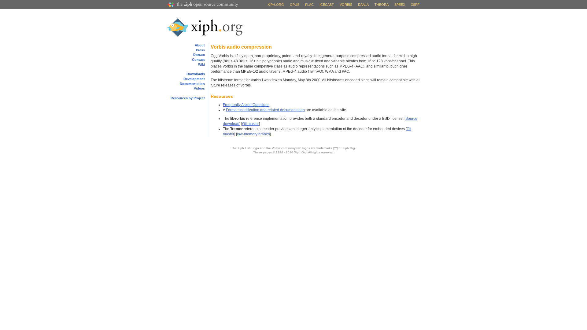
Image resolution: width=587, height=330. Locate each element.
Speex (399, 4)
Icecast (326, 4)
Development (194, 79)
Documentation (192, 84)
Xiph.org (276, 4)
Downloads (195, 74)
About (200, 45)
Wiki (201, 64)
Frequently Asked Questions (246, 105)
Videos (199, 88)
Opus (294, 4)
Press (200, 50)
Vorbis (346, 4)
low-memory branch (253, 134)
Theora (382, 4)
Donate (199, 55)
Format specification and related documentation (265, 110)
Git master (250, 124)
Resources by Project (188, 98)
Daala (363, 4)
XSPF (415, 4)
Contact (198, 59)
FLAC (309, 4)
